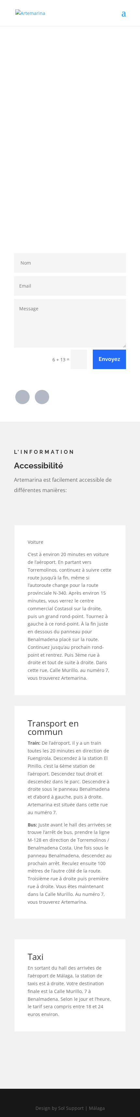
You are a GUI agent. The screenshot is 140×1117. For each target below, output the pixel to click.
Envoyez (109, 359)
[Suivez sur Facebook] (22, 397)
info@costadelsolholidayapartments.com (77, 220)
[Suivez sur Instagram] (42, 397)
